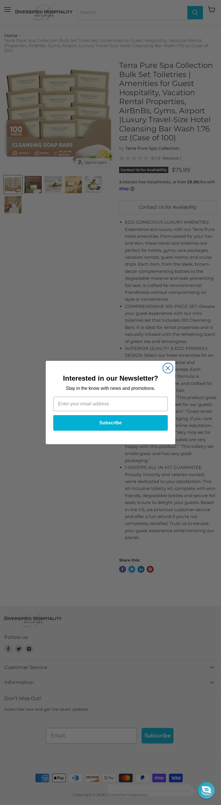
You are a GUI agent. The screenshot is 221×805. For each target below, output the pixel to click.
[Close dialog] (168, 368)
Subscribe (110, 422)
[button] (206, 790)
